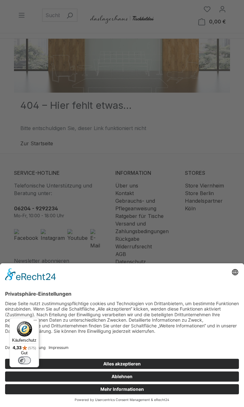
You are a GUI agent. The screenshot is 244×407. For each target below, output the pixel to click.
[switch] (24, 360)
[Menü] (35, 321)
